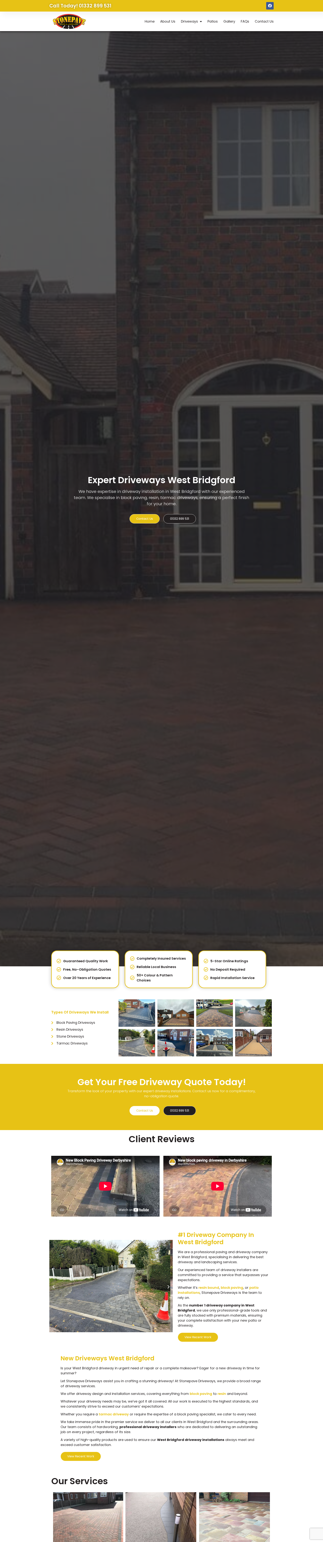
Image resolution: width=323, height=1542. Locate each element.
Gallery (229, 21)
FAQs (245, 21)
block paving (232, 1287)
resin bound (209, 1287)
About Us (167, 21)
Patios (212, 21)
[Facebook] (270, 6)
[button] (53, 1286)
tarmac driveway (114, 1414)
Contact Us (264, 21)
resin (222, 1393)
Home (150, 21)
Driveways (189, 21)
